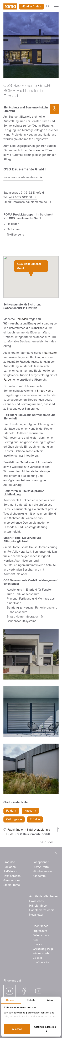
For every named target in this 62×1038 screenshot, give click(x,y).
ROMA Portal (41, 867)
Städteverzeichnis (38, 830)
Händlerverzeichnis (41, 910)
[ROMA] (10, 6)
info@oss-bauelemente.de (30, 202)
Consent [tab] (11, 1000)
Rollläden (22, 319)
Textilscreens (11, 876)
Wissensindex (42, 953)
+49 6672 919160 (20, 197)
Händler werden (43, 871)
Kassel (29, 811)
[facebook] (24, 991)
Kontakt (38, 944)
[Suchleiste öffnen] (48, 6)
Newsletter (36, 915)
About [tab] (50, 1000)
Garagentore (11, 880)
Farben (7, 380)
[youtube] (39, 991)
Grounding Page (43, 949)
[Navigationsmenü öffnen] (56, 6)
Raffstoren (51, 353)
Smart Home (45, 391)
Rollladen (9, 867)
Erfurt (34, 819)
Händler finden (31, 7)
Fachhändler (15, 830)
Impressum (40, 931)
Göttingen (13, 819)
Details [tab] (31, 1000)
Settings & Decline (45, 1026)
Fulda (10, 811)
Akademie (39, 876)
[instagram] (9, 991)
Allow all (17, 1028)
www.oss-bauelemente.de (21, 177)
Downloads (36, 901)
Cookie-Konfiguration (41, 960)
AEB (35, 940)
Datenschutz (41, 935)
